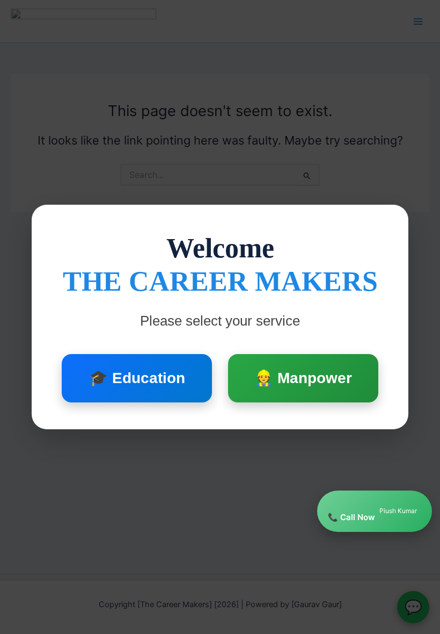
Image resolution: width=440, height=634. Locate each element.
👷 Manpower (303, 378)
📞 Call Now (372, 514)
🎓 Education (137, 378)
